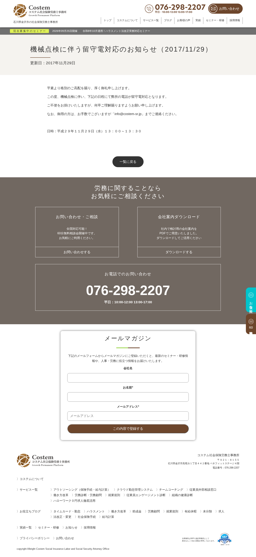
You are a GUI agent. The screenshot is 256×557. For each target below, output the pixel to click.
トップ (108, 20)
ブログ (168, 20)
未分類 (207, 511)
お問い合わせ (229, 8)
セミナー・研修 (215, 20)
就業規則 (114, 495)
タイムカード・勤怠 (66, 511)
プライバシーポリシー (35, 538)
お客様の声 (183, 20)
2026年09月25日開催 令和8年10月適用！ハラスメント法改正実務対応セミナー (101, 30)
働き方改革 (60, 495)
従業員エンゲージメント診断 (146, 495)
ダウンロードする (178, 252)
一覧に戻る (128, 162)
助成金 (136, 511)
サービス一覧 (151, 20)
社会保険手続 (87, 516)
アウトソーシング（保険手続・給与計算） (81, 489)
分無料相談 (251, 327)
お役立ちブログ (30, 511)
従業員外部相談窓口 (202, 489)
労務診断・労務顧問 (88, 495)
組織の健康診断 (182, 495)
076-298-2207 (128, 294)
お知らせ (71, 527)
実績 (198, 20)
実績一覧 (26, 527)
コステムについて (127, 20)
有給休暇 (191, 511)
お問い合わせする (77, 252)
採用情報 (235, 20)
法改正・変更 (62, 516)
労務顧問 (154, 511)
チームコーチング (171, 489)
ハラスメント (96, 511)
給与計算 (108, 516)
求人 (221, 511)
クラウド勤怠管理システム (135, 489)
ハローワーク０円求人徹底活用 (74, 500)
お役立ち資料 (251, 303)
